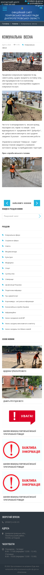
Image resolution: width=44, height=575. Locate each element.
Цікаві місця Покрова (13, 285)
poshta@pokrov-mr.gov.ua (36, 4)
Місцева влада (11, 251)
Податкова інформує (13, 290)
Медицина (9, 263)
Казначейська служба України (17, 307)
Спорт (7, 268)
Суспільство (10, 274)
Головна (5, 24)
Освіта (7, 246)
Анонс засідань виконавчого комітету (20, 323)
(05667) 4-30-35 (12, 522)
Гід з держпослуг (11, 296)
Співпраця (9, 279)
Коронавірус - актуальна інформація (19, 301)
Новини (15, 24)
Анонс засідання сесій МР (15, 318)
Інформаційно (10, 312)
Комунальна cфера (12, 235)
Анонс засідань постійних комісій (18, 329)
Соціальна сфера (11, 240)
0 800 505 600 (9, 4)
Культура (9, 257)
